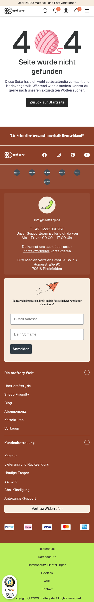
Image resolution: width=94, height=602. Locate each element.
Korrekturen (14, 420)
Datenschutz (47, 557)
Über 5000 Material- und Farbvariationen (47, 3)
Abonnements (15, 411)
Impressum (47, 549)
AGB (47, 581)
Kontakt (10, 456)
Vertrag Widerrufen (47, 508)
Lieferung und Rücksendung (26, 464)
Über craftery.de (17, 386)
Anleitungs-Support (20, 498)
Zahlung (10, 481)
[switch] (10, 595)
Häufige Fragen (16, 473)
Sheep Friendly (16, 394)
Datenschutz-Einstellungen (47, 565)
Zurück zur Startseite (47, 102)
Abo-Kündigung (17, 490)
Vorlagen (11, 428)
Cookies (47, 573)
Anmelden (21, 349)
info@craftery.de (47, 220)
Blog (8, 403)
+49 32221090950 (48, 229)
